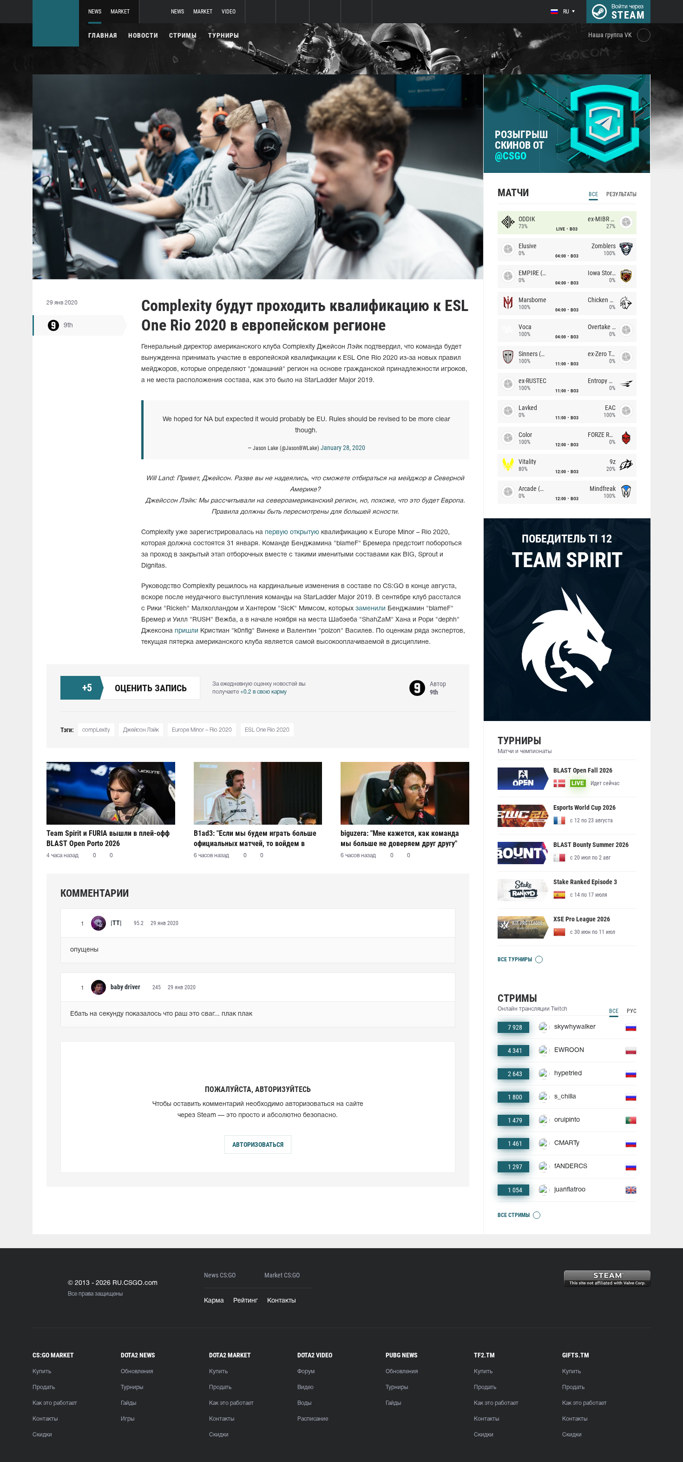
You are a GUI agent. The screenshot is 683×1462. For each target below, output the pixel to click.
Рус (632, 1011)
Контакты (281, 1301)
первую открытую (292, 532)
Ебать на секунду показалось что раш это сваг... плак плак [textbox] (161, 1014)
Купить (42, 1371)
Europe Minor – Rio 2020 (202, 730)
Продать (44, 1387)
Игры (127, 1419)
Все (593, 194)
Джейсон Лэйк (141, 730)
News (94, 11)
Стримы (183, 35)
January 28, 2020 (343, 447)
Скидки (42, 1434)
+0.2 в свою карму (263, 692)
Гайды (128, 1403)
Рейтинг (245, 1301)
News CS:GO (220, 1275)
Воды (304, 1403)
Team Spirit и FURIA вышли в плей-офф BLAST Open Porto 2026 (108, 838)
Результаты (621, 194)
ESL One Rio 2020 (267, 730)
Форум (306, 1371)
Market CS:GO (282, 1275)
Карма (214, 1301)
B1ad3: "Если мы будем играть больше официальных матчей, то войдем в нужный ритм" (255, 838)
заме (363, 609)
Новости (143, 35)
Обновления (137, 1371)
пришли (186, 631)
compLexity (96, 730)
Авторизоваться (257, 1144)
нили (378, 609)
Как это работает (55, 1403)
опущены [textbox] (84, 950)
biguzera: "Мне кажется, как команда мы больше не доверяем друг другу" (400, 838)
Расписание (312, 1419)
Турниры (223, 35)
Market (120, 11)
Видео (305, 1387)
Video (229, 11)
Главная (102, 35)
